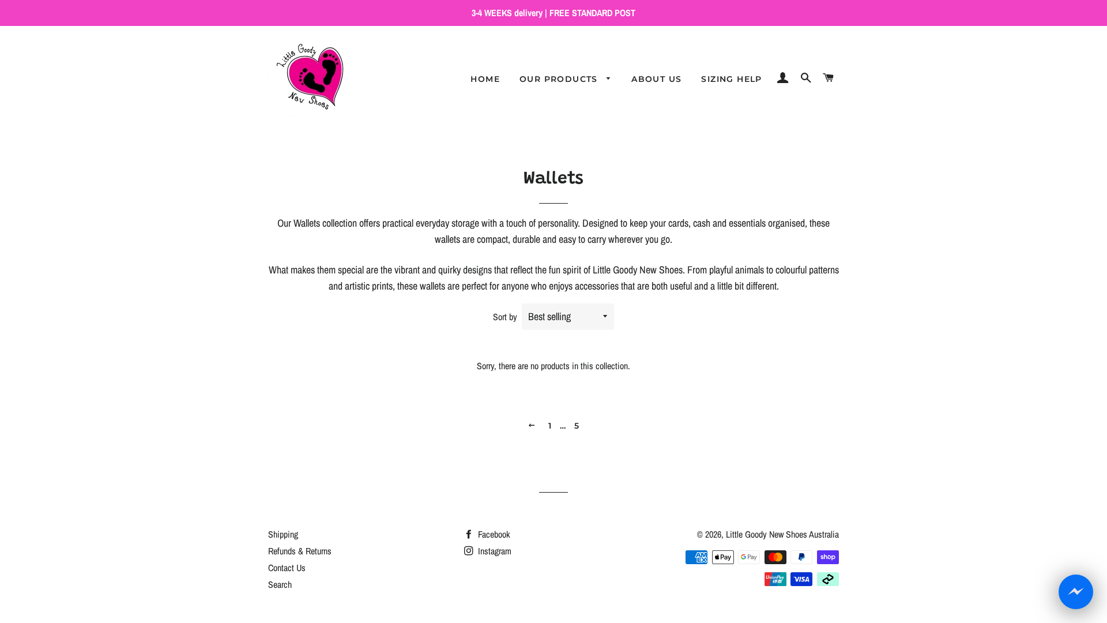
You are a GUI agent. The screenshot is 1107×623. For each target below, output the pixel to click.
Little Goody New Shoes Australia (782, 534)
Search (280, 584)
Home (485, 79)
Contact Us (287, 567)
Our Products (560, 79)
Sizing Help (731, 79)
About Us (656, 79)
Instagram (493, 551)
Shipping (283, 534)
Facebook (493, 534)
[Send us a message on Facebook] (1076, 592)
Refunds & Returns (300, 551)
